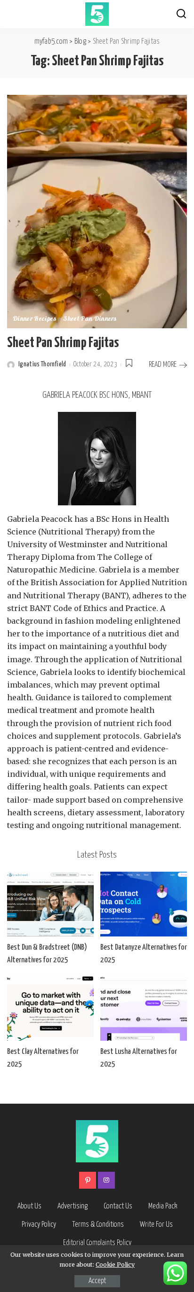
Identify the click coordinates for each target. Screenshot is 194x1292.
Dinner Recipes (35, 319)
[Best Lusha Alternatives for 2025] (143, 1008)
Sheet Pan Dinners (89, 319)
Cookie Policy (115, 1264)
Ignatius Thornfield (42, 364)
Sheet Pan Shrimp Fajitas (63, 343)
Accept (97, 1280)
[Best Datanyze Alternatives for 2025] (143, 904)
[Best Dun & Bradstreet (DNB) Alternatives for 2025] (50, 904)
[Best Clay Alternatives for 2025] (50, 1008)
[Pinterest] (87, 1180)
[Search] (181, 14)
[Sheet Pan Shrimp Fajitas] (97, 211)
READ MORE (163, 364)
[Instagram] (106, 1180)
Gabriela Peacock (40, 519)
